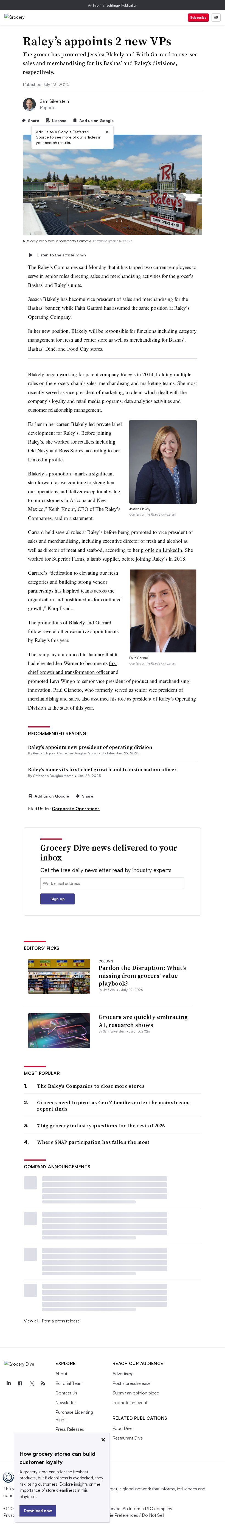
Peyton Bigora (44, 753)
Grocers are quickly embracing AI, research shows (143, 1021)
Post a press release (61, 1321)
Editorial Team (69, 1383)
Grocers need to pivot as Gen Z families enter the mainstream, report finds (113, 1105)
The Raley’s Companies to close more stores (91, 1086)
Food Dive (123, 1428)
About (61, 1373)
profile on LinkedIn (161, 549)
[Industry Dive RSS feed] (43, 1383)
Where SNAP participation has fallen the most (93, 1142)
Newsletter (65, 1402)
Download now (38, 1510)
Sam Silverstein (54, 101)
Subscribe (198, 17)
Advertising (123, 1373)
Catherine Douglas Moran (77, 753)
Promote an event (130, 1402)
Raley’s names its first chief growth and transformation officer (102, 769)
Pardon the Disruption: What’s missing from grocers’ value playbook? (142, 975)
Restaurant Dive (128, 1438)
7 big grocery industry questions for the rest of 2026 (101, 1125)
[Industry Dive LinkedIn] (8, 1383)
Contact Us (66, 1393)
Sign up (57, 898)
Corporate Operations (76, 808)
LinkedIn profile (45, 459)
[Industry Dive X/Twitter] (31, 1383)
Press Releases (69, 1429)
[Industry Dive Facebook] (20, 1383)
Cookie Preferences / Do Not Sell (131, 1515)
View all (31, 1321)
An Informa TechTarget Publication (112, 5)
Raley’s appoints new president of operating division (90, 747)
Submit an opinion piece (136, 1393)
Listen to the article (61, 255)
